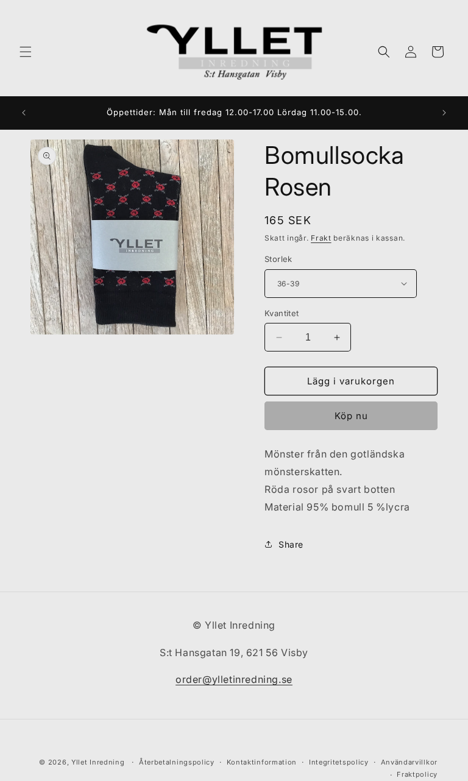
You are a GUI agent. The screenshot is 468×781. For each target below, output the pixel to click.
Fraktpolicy (417, 774)
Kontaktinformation (262, 762)
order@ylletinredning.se (234, 679)
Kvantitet (281, 313)
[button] (25, 51)
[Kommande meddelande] (444, 112)
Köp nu (351, 416)
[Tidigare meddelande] (23, 112)
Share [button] (290, 544)
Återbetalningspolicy (176, 762)
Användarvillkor (409, 762)
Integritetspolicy (339, 762)
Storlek (278, 259)
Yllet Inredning (98, 762)
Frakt (321, 237)
